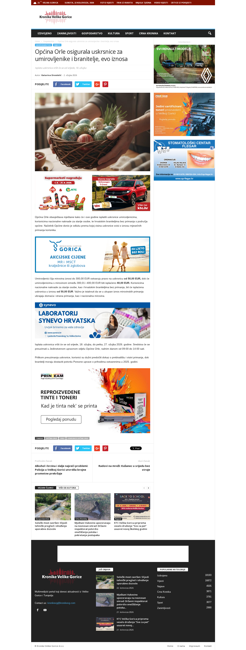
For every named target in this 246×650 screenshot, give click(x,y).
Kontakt (170, 33)
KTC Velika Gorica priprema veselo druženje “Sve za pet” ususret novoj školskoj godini (130, 526)
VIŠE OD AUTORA (67, 487)
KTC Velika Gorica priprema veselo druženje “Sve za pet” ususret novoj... (133, 622)
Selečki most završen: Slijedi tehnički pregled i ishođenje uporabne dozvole (51, 526)
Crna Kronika (148, 33)
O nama (181, 646)
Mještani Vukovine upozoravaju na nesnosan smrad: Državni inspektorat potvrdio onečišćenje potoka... (132, 601)
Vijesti (57, 45)
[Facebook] (38, 610)
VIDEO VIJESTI (161, 2)
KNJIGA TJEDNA (143, 2)
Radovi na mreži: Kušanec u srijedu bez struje (124, 467)
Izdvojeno (45, 33)
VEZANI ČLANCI (45, 487)
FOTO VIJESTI (107, 2)
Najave (118, 519)
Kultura (114, 33)
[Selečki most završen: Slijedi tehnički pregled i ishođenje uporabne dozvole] (53, 506)
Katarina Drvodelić (51, 75)
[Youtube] (45, 610)
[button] (210, 33)
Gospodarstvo (92, 33)
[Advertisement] (149, 17)
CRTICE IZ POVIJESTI (181, 2)
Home (37, 41)
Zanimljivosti (66, 33)
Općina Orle (51, 438)
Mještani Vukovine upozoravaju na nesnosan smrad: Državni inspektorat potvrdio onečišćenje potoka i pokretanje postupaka (92, 529)
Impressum (194, 646)
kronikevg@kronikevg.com (61, 603)
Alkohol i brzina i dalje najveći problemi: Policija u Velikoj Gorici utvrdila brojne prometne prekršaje (61, 469)
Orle (62, 438)
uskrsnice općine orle (78, 438)
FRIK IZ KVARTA (125, 2)
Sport (129, 33)
